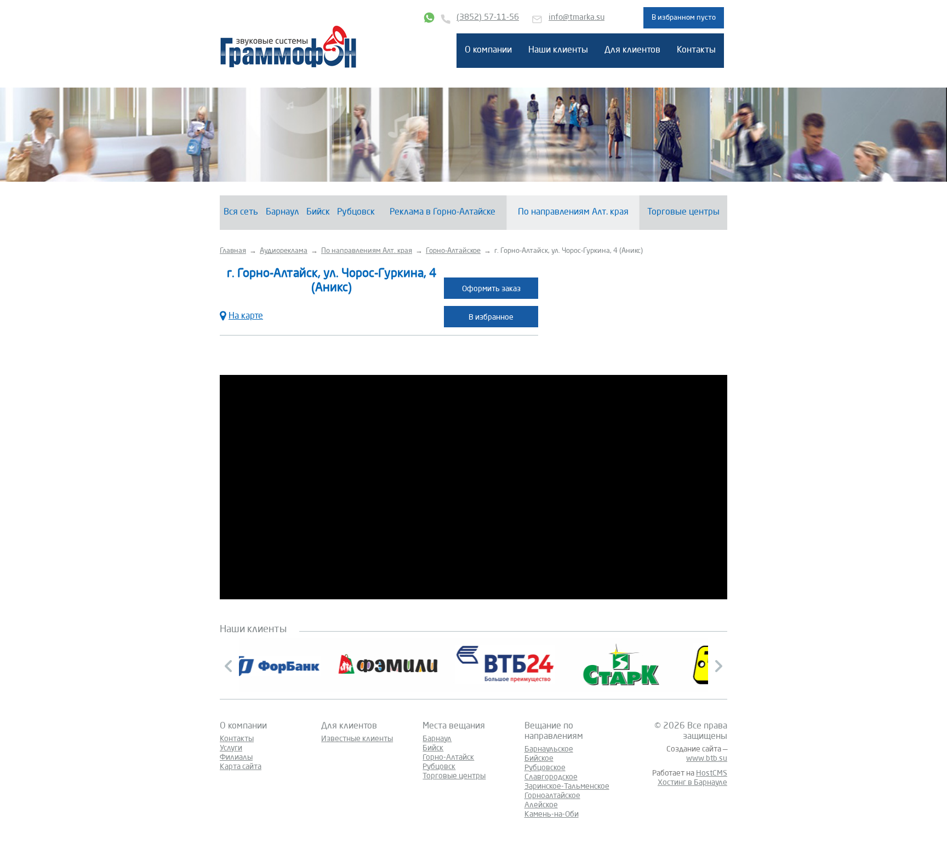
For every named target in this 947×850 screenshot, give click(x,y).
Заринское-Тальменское (566, 786)
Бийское (539, 758)
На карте (246, 316)
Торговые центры (683, 212)
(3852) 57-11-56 (488, 18)
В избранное (491, 317)
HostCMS (711, 773)
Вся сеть (241, 212)
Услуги (231, 748)
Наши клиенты (558, 50)
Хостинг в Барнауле (692, 783)
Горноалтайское (552, 796)
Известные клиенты (357, 739)
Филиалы (236, 757)
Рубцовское (545, 768)
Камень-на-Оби (551, 814)
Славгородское (551, 777)
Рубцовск (356, 212)
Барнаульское (548, 749)
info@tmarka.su (576, 18)
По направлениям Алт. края (573, 212)
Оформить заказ (491, 289)
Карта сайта (240, 767)
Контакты (696, 50)
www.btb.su (706, 758)
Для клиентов (632, 50)
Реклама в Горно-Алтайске (442, 212)
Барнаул (282, 212)
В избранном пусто (684, 17)
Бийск (318, 212)
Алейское (541, 805)
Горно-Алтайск (448, 757)
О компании (488, 50)
